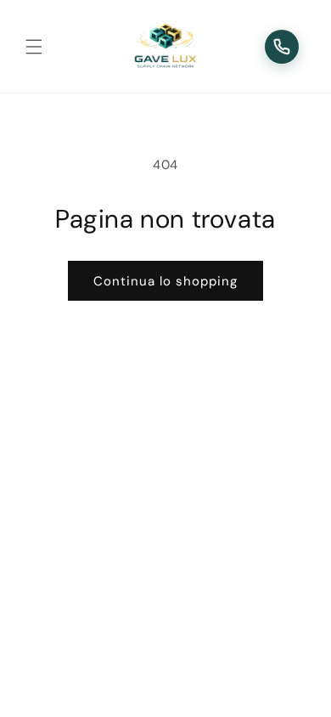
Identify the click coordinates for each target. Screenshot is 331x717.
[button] (34, 46)
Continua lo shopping (165, 281)
